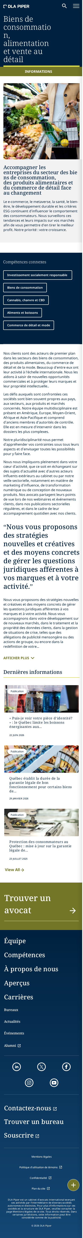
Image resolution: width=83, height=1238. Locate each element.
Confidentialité (38, 1178)
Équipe (15, 940)
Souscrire (19, 1135)
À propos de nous (31, 968)
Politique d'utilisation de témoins (38, 1167)
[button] (41, 906)
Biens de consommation (25, 287)
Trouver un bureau (34, 1121)
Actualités (12, 1021)
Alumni (10, 1045)
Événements (14, 1033)
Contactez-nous (27, 1108)
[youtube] (54, 1082)
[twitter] (41, 1067)
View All (12, 869)
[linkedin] (16, 1067)
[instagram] (29, 1082)
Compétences (24, 954)
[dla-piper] (16, 6)
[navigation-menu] (76, 6)
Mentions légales (41, 1156)
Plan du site (38, 1188)
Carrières (18, 997)
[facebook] (66, 1067)
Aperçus (17, 982)
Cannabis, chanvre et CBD (26, 300)
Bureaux (11, 1009)
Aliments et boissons (22, 313)
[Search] (64, 6)
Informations (38, 71)
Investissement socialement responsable (37, 275)
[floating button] (73, 1185)
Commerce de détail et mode (28, 325)
